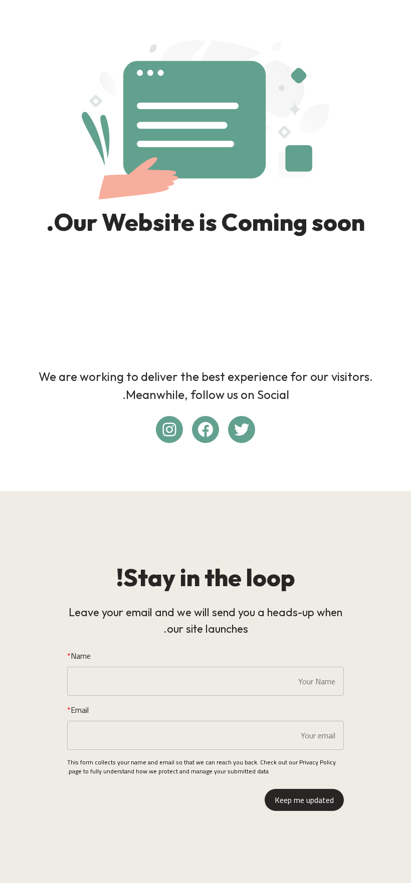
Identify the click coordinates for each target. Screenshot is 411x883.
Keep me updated (304, 799)
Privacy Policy (317, 762)
